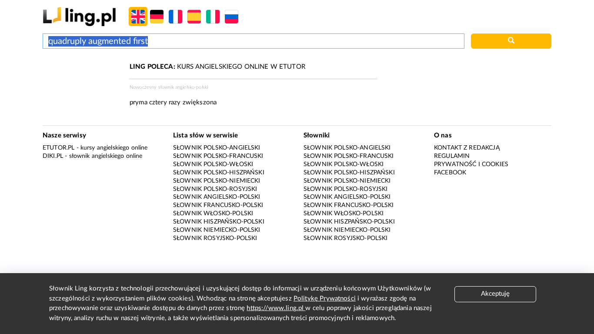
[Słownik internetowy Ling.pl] (79, 16)
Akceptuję (495, 294)
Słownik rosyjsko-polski (215, 238)
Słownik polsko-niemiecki (216, 181)
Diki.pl (53, 156)
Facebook (450, 173)
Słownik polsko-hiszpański (218, 173)
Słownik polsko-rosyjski (215, 189)
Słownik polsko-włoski (213, 164)
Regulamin (452, 156)
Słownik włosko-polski (213, 213)
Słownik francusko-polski (218, 205)
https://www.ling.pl (276, 308)
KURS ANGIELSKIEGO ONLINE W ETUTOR (217, 66)
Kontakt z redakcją (467, 148)
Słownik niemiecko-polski (216, 230)
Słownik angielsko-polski (216, 197)
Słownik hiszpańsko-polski (218, 222)
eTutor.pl (58, 148)
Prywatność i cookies (471, 164)
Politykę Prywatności (325, 298)
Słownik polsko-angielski (216, 148)
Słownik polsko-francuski (218, 156)
